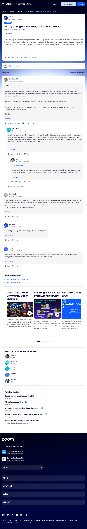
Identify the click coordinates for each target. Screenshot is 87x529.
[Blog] (3, 515)
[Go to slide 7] (52, 341)
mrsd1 (11, 17)
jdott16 (13, 355)
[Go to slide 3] (41, 341)
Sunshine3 (12, 194)
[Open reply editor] (43, 66)
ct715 (13, 367)
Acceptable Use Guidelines (32, 520)
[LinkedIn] (7, 515)
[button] (3, 4)
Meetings (19, 11)
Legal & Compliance (48, 520)
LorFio (11, 248)
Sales (5, 494)
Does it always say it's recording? (18, 396)
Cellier (13, 380)
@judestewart (18, 166)
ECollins (14, 361)
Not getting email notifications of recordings (23, 408)
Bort (17, 159)
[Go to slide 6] (50, 341)
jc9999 (13, 374)
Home (4, 11)
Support (6, 502)
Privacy (10, 520)
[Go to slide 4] (45, 341)
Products (11, 11)
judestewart (16, 129)
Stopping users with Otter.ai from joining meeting (25, 414)
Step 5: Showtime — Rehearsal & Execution (22, 420)
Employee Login (73, 520)
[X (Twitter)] (12, 515)
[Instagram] (21, 515)
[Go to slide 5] (47, 341)
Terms (4, 520)
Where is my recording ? (14, 402)
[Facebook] (26, 515)
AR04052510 (13, 224)
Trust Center (18, 520)
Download (7, 486)
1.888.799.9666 (17, 446)
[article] (43, 101)
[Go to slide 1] (35, 341)
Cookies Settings (61, 520)
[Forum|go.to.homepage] (18, 4)
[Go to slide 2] (37, 341)
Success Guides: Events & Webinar (16, 423)
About (5, 478)
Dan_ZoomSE (13, 79)
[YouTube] (17, 515)
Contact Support (69, 4)
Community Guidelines (13, 282)
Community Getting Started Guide (17, 279)
